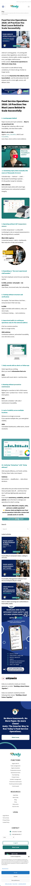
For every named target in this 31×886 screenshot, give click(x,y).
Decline (15, 876)
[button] (29, 856)
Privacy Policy (15, 884)
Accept (15, 872)
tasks (7, 134)
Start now (15, 847)
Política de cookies (8, 884)
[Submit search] (27, 529)
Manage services (5, 868)
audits (13, 320)
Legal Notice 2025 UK (22, 884)
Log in (15, 843)
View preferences (15, 880)
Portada (3, 13)
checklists (13, 134)
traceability (5, 137)
